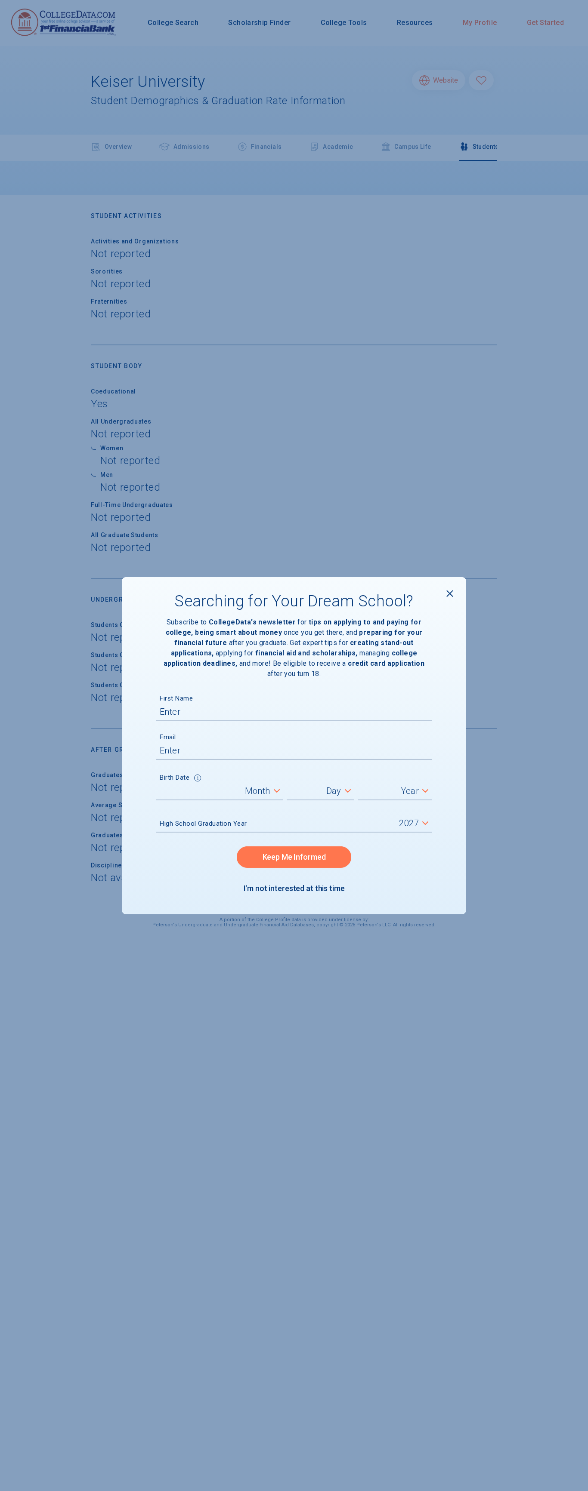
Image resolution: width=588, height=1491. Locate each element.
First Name (176, 698)
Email (168, 737)
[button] (197, 779)
